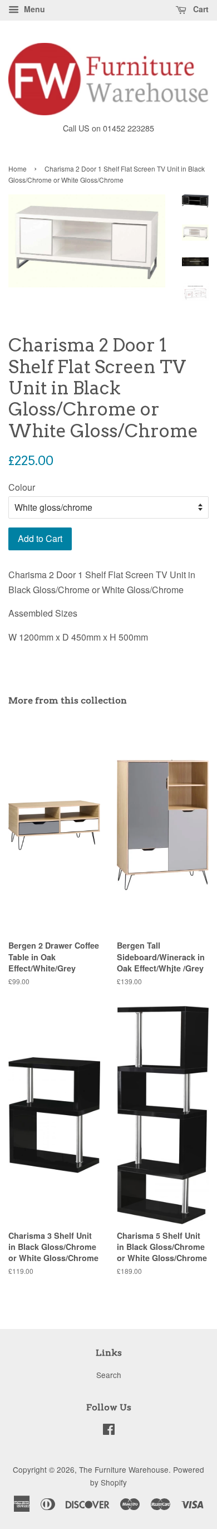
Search (108, 1374)
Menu (33, 8)
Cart (200, 8)
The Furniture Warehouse (124, 1469)
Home (17, 168)
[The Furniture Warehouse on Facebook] (108, 1431)
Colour (21, 487)
